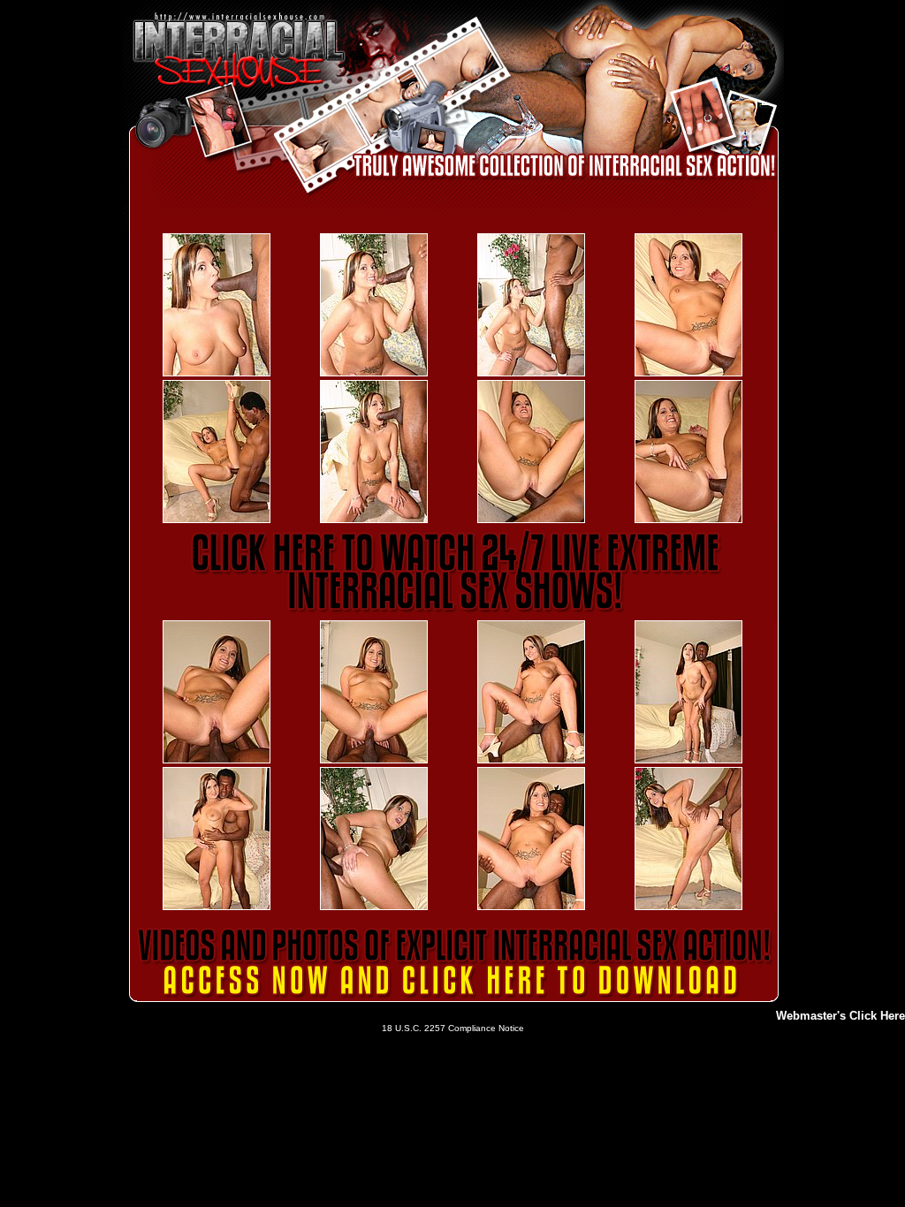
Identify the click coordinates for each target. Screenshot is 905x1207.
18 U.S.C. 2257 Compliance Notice (453, 1028)
